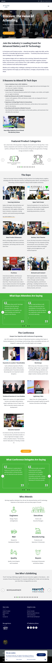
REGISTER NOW (8, 33)
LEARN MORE (26, 451)
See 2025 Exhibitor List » (9, 216)
